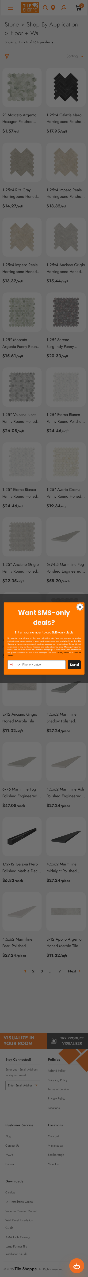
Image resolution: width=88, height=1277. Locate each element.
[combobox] (14, 664)
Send (74, 664)
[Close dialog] (80, 607)
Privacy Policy (63, 653)
